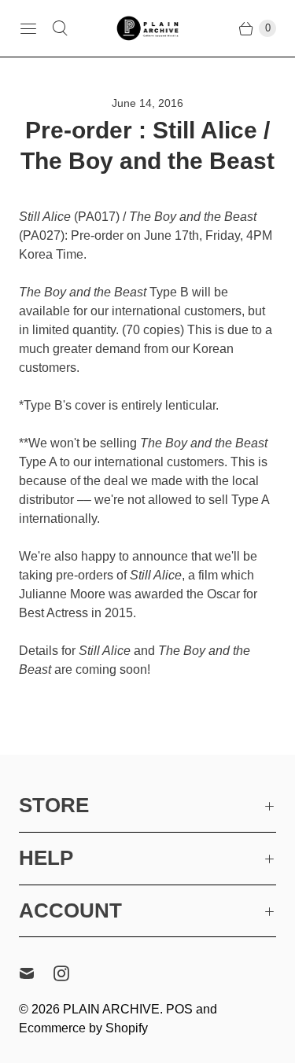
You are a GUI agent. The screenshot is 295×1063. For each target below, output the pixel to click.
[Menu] (28, 28)
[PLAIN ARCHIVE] (147, 28)
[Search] (60, 28)
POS (179, 1009)
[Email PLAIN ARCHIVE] (36, 973)
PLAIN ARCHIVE (111, 1009)
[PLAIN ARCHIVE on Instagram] (70, 973)
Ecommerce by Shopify (83, 1028)
